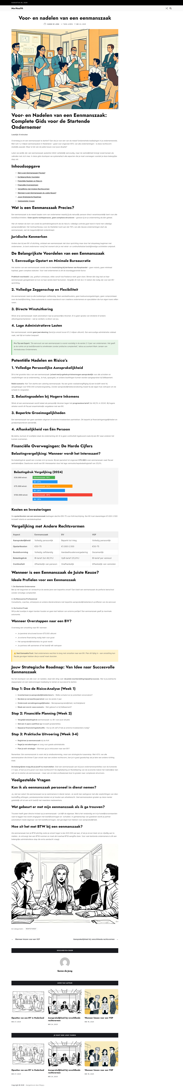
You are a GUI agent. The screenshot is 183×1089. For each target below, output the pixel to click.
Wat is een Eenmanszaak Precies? (31, 173)
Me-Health (17, 8)
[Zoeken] (171, 8)
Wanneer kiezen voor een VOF (99, 1017)
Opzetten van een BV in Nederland (27, 1017)
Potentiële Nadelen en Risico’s (30, 181)
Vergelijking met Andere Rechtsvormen (33, 189)
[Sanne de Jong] (65, 962)
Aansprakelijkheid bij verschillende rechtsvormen (64, 1019)
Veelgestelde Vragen (26, 201)
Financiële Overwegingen (28, 185)
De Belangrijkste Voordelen (29, 177)
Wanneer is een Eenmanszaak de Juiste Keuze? (37, 193)
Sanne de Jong (53, 24)
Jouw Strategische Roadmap (29, 197)
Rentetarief (31, 929)
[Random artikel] (167, 8)
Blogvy (41, 1085)
